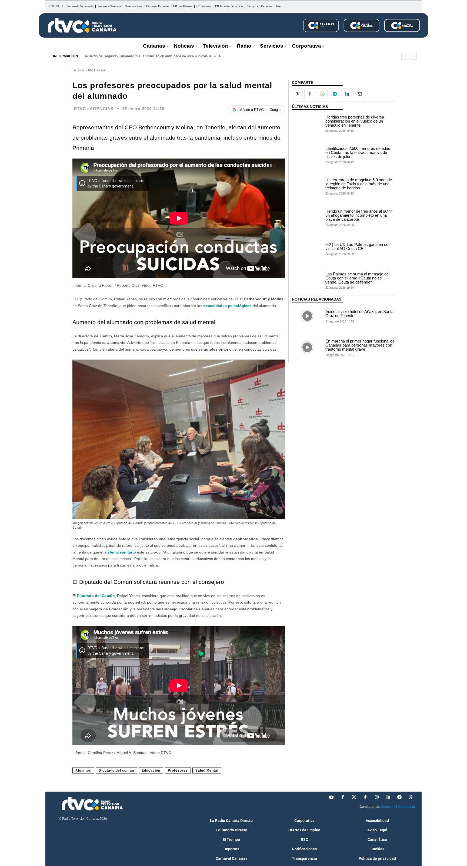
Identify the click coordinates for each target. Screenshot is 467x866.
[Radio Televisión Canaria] (82, 25)
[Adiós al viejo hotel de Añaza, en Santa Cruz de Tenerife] (307, 316)
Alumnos (83, 770)
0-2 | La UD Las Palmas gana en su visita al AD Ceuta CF (356, 246)
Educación (151, 770)
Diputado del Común (96, 596)
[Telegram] (334, 93)
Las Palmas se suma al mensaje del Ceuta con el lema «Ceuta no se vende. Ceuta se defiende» (357, 278)
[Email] (359, 93)
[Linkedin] (347, 93)
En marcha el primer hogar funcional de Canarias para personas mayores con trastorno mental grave (360, 345)
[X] (297, 93)
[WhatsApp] (322, 93)
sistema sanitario (120, 552)
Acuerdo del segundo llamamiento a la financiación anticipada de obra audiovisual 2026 (153, 56)
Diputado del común (116, 770)
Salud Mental (206, 770)
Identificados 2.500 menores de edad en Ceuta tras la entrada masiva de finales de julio (357, 152)
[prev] (404, 56)
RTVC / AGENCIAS (94, 109)
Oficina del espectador (398, 807)
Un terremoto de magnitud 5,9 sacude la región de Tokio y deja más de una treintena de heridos (358, 183)
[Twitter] (354, 797)
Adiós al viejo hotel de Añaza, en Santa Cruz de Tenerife (359, 313)
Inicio (78, 70)
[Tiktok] (365, 797)
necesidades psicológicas (227, 306)
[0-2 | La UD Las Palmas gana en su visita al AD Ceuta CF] (307, 249)
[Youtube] (331, 797)
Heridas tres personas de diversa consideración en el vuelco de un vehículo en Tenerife (354, 121)
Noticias (96, 70)
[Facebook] (309, 93)
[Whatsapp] (410, 797)
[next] (413, 56)
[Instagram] (376, 797)
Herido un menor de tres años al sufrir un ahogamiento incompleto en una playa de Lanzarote (358, 215)
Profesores (178, 770)
